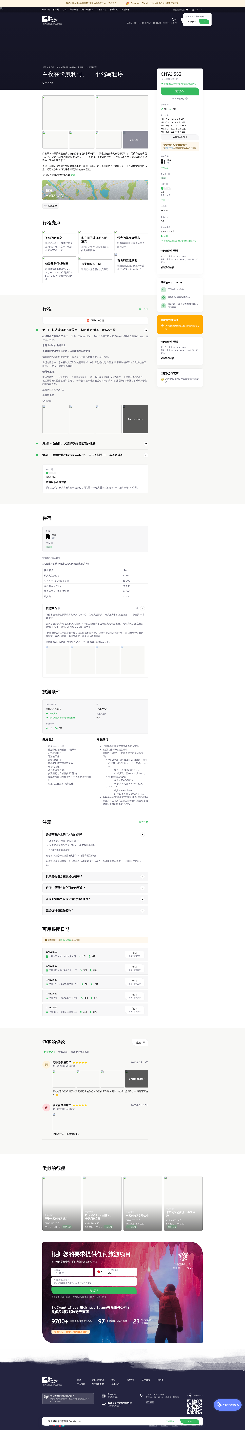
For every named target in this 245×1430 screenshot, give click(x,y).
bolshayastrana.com (76, 1331)
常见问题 (125, 9)
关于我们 (74, 9)
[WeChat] (189, 1395)
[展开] (146, 443)
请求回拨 (150, 1402)
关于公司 (146, 1380)
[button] (98, 1272)
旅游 (79, 1380)
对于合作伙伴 (98, 1384)
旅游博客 (131, 1380)
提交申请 (169, 148)
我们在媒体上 (87, 9)
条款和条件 (90, 1297)
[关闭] (146, 330)
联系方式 (114, 9)
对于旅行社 (101, 9)
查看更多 (112, 3)
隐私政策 (102, 1297)
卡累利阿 (49, 82)
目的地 (56, 9)
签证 (64, 9)
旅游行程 (46, 9)
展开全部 (143, 309)
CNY (198, 10)
